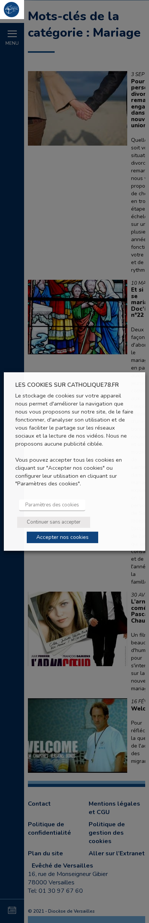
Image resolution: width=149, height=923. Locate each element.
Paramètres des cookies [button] (52, 504)
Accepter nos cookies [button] (62, 537)
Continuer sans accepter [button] (54, 522)
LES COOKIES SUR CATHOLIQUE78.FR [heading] (67, 385)
